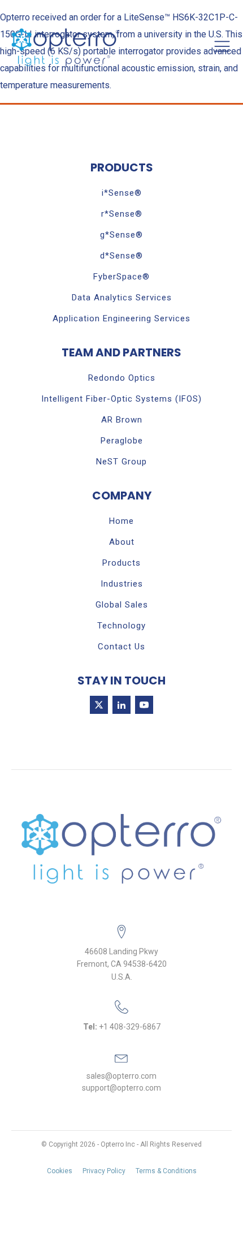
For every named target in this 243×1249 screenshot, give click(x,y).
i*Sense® (122, 193)
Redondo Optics (121, 378)
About (121, 542)
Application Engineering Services (121, 318)
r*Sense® (121, 214)
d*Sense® (121, 256)
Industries (122, 584)
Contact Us (121, 646)
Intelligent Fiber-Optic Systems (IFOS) (121, 399)
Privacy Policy (104, 1171)
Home (121, 521)
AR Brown (121, 420)
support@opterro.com (121, 1087)
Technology (121, 626)
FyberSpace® (121, 277)
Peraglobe (122, 441)
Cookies (59, 1171)
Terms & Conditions (166, 1171)
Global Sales (122, 605)
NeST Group (121, 461)
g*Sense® (121, 235)
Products (121, 563)
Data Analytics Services (122, 297)
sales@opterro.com (121, 1075)
